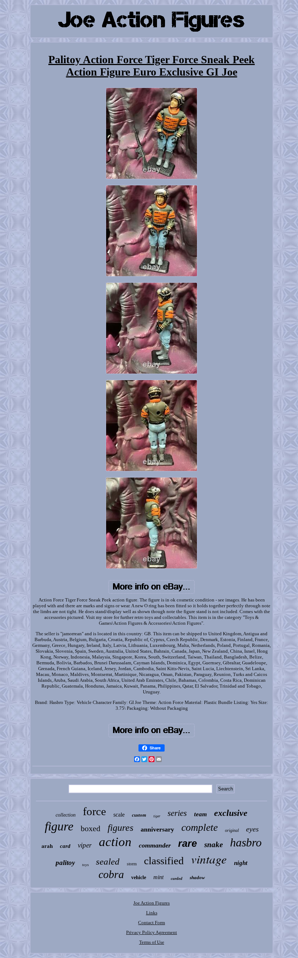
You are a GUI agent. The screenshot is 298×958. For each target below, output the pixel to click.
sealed (108, 861)
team (200, 814)
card (65, 846)
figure (59, 826)
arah (47, 846)
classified (164, 860)
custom (139, 815)
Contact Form (151, 922)
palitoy (65, 862)
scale (119, 815)
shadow (197, 877)
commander (155, 845)
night (240, 863)
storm (132, 863)
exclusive (230, 813)
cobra (111, 874)
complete (199, 827)
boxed (90, 828)
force (94, 811)
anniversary (157, 829)
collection (66, 815)
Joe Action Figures (151, 903)
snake (213, 844)
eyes (252, 829)
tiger (156, 816)
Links (151, 912)
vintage (209, 859)
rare (187, 843)
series (177, 813)
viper (85, 845)
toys (85, 864)
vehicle (138, 877)
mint (158, 877)
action (115, 842)
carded (176, 878)
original (232, 830)
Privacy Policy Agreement (151, 932)
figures (120, 827)
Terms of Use (151, 942)
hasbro (246, 842)
